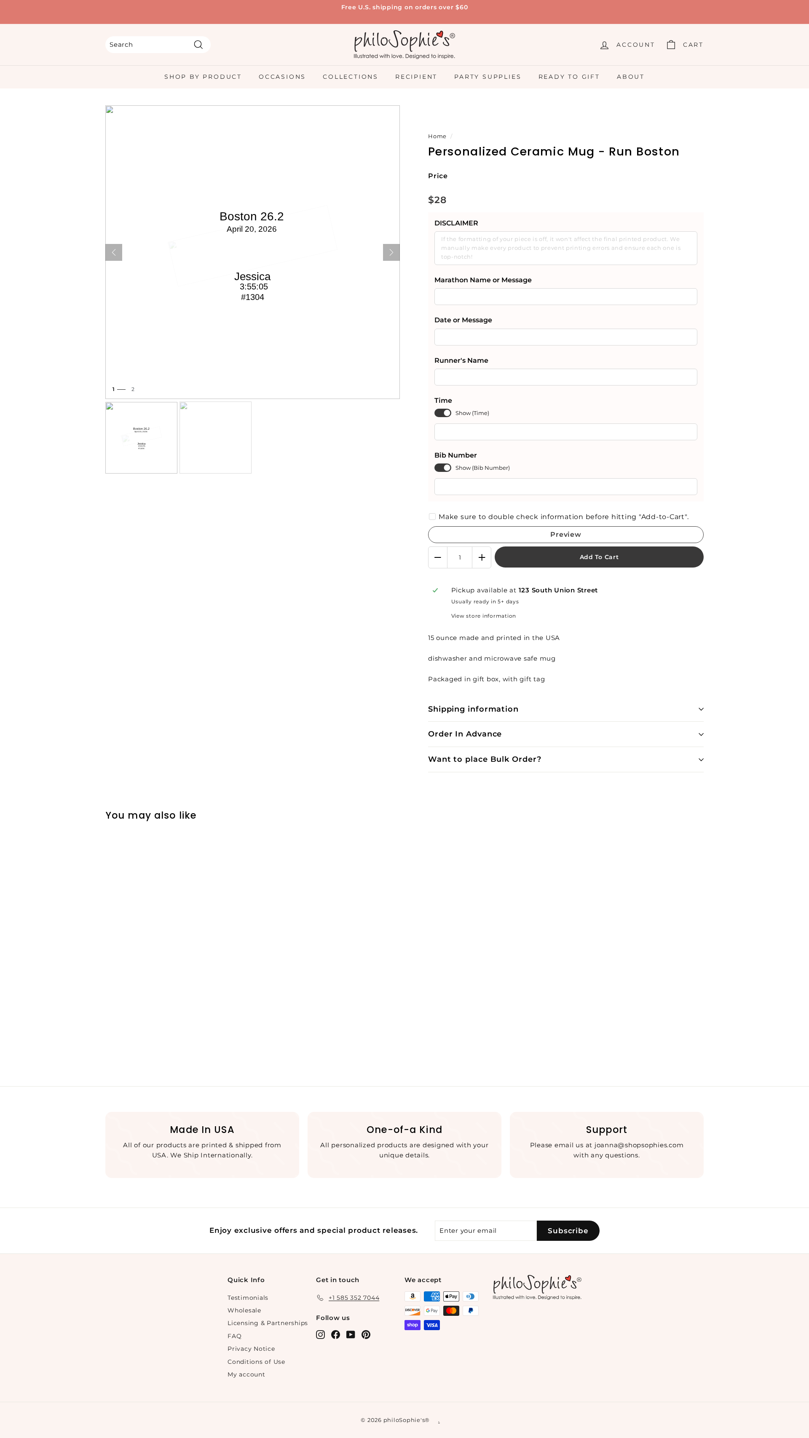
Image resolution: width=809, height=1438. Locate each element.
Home (437, 136)
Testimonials (248, 1297)
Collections (350, 76)
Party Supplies (487, 76)
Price (438, 176)
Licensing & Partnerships (268, 1323)
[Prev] (113, 252)
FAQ (234, 1336)
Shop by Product (203, 76)
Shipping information (473, 709)
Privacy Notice (251, 1348)
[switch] (442, 413)
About (631, 76)
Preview (565, 534)
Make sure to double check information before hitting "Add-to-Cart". (563, 517)
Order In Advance (465, 734)
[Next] (391, 252)
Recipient (416, 76)
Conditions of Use (256, 1362)
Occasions (282, 76)
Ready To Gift (569, 76)
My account (246, 1374)
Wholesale (244, 1310)
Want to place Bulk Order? (484, 759)
